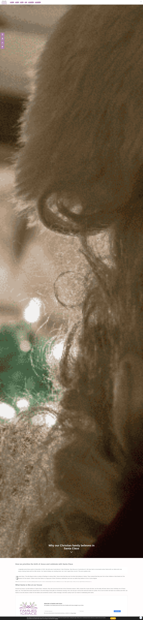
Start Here (12, 2)
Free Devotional (37, 2)
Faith (26, 2)
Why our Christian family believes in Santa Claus (71, 547)
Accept (113, 618)
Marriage (21, 2)
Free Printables (30, 2)
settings (56, 618)
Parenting (16, 2)
